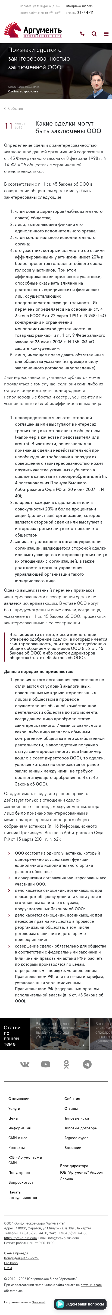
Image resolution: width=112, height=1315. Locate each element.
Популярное (19, 1173)
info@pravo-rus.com (79, 6)
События (15, 109)
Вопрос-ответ (20, 1183)
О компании (18, 1099)
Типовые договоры (81, 1128)
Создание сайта (16, 1302)
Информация (19, 1128)
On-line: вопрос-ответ (24, 91)
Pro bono (11, 1263)
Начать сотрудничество (22, 1195)
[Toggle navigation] (106, 34)
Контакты (16, 1148)
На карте (83, 1228)
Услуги (14, 1109)
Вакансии (72, 1148)
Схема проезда (16, 1253)
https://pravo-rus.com (20, 1238)
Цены (13, 1118)
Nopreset (38, 1302)
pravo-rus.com (91, 1284)
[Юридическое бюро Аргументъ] (33, 29)
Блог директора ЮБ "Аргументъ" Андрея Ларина (81, 1172)
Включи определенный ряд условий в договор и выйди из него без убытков (58, 1030)
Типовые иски (76, 1118)
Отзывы (71, 1109)
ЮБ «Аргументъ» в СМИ (25, 1160)
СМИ (8, 1268)
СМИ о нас (17, 1138)
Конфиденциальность (21, 1258)
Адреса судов (76, 1138)
